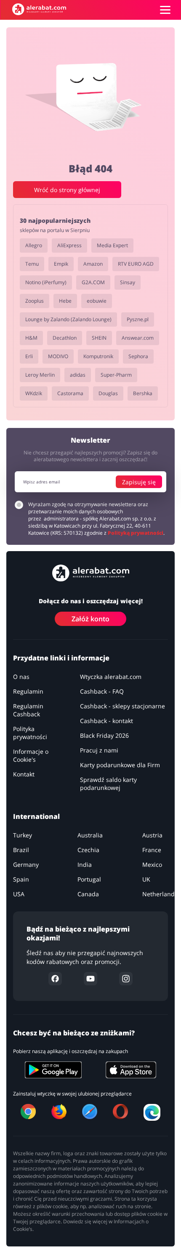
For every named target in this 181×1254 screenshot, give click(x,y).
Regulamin (28, 691)
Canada (88, 894)
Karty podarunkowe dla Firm (120, 765)
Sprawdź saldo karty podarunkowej (108, 784)
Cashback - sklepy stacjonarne (122, 706)
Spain (21, 879)
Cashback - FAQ (102, 691)
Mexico (152, 865)
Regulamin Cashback (28, 710)
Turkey (22, 835)
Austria (152, 835)
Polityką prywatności (135, 532)
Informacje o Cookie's (30, 755)
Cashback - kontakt (106, 721)
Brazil (21, 850)
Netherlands (160, 894)
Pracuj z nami (99, 750)
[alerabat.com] (39, 9)
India (84, 865)
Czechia (88, 850)
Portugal (89, 879)
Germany (26, 865)
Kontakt (24, 774)
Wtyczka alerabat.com (110, 677)
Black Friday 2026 (104, 735)
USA (18, 894)
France (151, 850)
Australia (90, 835)
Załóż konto (90, 618)
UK (146, 879)
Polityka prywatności (30, 733)
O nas (21, 677)
